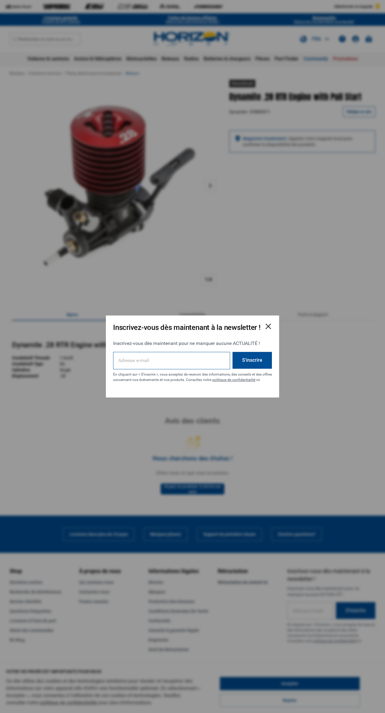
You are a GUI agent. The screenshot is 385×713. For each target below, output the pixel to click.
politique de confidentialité (233, 380)
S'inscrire (252, 360)
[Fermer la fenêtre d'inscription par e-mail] (268, 326)
